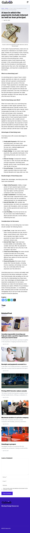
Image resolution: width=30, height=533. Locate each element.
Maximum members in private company (14, 417)
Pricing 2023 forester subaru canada (14, 391)
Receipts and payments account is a (13, 364)
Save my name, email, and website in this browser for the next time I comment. (15, 489)
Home (2, 8)
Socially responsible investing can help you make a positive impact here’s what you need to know (14, 335)
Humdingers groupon (8, 444)
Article (6, 8)
